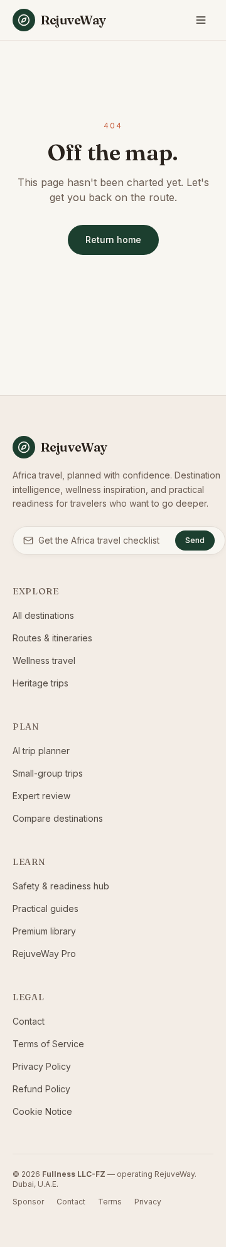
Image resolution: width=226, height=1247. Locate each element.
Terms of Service (48, 1043)
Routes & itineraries (52, 638)
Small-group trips (48, 773)
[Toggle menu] (200, 20)
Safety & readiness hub (61, 886)
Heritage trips (40, 683)
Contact (29, 1021)
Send (195, 540)
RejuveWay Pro (44, 953)
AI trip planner (41, 750)
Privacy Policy (42, 1066)
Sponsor (28, 1201)
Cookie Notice (42, 1111)
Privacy (147, 1201)
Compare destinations (58, 818)
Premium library (44, 931)
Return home (113, 239)
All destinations (43, 615)
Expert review (41, 795)
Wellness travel (44, 660)
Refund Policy (41, 1089)
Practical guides (45, 908)
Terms (110, 1201)
